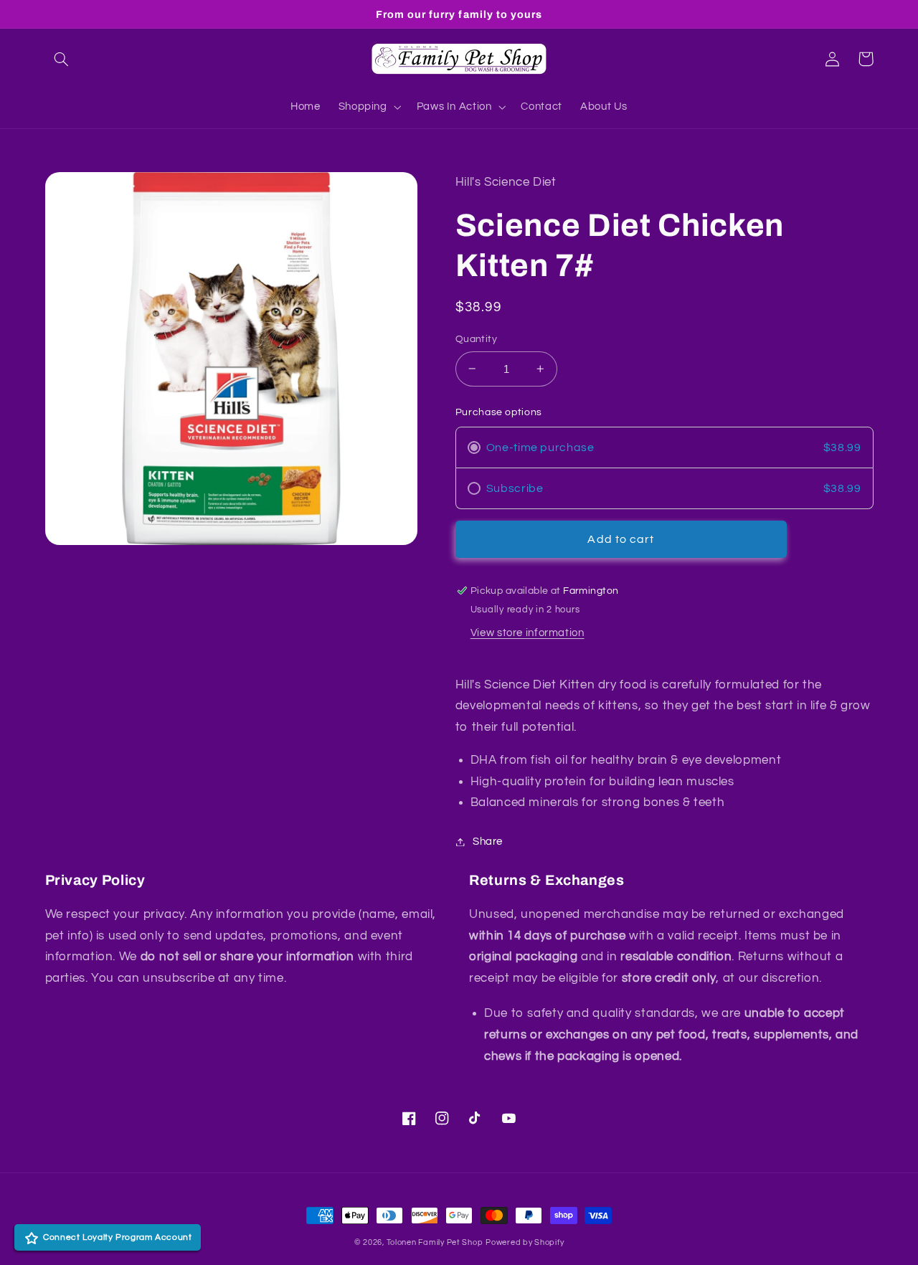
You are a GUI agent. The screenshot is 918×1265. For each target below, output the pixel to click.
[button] (61, 58)
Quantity (476, 339)
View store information (527, 632)
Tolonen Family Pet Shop (435, 1242)
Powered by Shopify (525, 1242)
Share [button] (488, 841)
